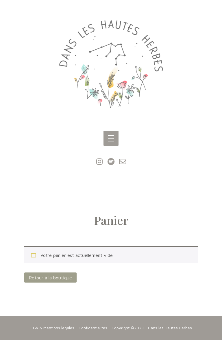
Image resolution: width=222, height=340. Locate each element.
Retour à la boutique (50, 277)
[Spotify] (111, 161)
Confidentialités (93, 327)
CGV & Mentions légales (52, 327)
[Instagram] (99, 161)
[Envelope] (122, 161)
